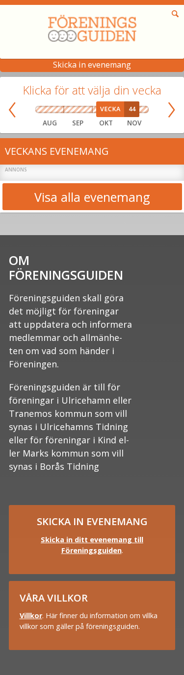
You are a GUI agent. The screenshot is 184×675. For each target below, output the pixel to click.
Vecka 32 (44, 109)
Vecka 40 (95, 109)
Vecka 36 (67, 109)
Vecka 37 (74, 109)
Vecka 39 (88, 109)
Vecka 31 (38, 109)
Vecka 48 (144, 109)
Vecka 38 (81, 109)
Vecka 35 (61, 109)
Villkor (31, 615)
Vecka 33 (50, 109)
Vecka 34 (55, 109)
